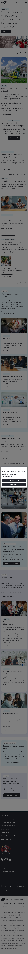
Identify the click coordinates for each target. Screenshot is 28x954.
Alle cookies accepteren (14, 484)
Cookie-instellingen (14, 480)
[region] (14, 477)
